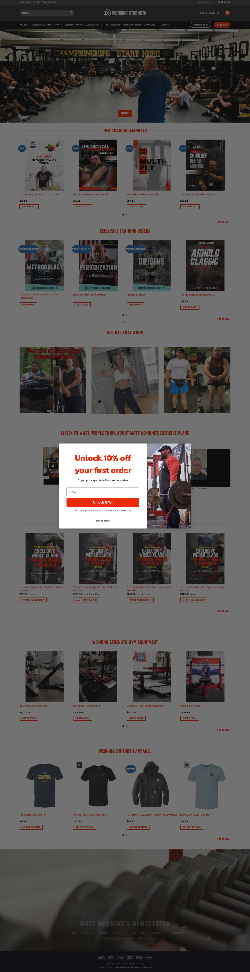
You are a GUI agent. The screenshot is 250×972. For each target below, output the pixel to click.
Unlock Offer (103, 502)
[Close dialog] (187, 448)
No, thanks (103, 520)
